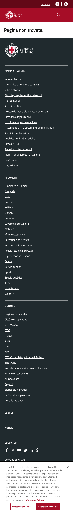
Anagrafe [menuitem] (10, 191)
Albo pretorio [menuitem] (12, 90)
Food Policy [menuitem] (11, 160)
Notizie (9, 427)
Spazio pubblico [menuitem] (13, 277)
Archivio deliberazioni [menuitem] (17, 133)
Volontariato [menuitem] (12, 288)
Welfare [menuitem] (9, 294)
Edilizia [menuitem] (9, 207)
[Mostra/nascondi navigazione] (65, 15)
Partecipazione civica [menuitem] (17, 240)
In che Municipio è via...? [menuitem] (18, 395)
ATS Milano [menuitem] (11, 325)
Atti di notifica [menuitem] (13, 106)
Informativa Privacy (34, 500)
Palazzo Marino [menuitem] (13, 79)
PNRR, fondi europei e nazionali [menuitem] (23, 155)
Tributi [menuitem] (8, 283)
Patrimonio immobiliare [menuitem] (18, 245)
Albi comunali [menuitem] (12, 101)
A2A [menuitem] (7, 346)
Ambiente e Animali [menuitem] (16, 186)
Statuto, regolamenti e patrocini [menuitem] (23, 95)
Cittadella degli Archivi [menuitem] (18, 117)
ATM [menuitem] (7, 330)
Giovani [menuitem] (9, 213)
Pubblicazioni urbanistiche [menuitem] (20, 138)
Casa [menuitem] (7, 197)
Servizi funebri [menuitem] (13, 267)
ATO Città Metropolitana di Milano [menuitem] (24, 357)
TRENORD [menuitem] (10, 363)
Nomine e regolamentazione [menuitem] (21, 122)
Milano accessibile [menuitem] (15, 234)
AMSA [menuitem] (8, 336)
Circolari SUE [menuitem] (12, 144)
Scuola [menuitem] (8, 261)
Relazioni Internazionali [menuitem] (18, 149)
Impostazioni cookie (22, 506)
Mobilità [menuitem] (9, 229)
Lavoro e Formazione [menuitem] (17, 224)
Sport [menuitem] (8, 272)
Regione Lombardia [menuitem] (16, 314)
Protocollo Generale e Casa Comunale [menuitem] (26, 111)
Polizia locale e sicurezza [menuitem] (19, 250)
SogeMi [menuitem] (9, 384)
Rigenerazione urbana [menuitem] (17, 256)
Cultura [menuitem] (9, 202)
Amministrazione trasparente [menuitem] (22, 84)
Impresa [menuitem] (9, 218)
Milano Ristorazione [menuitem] (16, 373)
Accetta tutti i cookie (48, 506)
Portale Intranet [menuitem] (14, 400)
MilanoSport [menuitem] (12, 379)
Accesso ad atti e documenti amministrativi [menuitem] (30, 128)
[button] (46, 4)
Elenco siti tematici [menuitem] (16, 390)
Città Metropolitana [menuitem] (16, 319)
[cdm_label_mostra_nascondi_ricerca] (59, 14)
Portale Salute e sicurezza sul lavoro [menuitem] (26, 368)
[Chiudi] (67, 467)
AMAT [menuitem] (8, 341)
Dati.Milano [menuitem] (11, 165)
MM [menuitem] (7, 352)
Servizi (9, 412)
